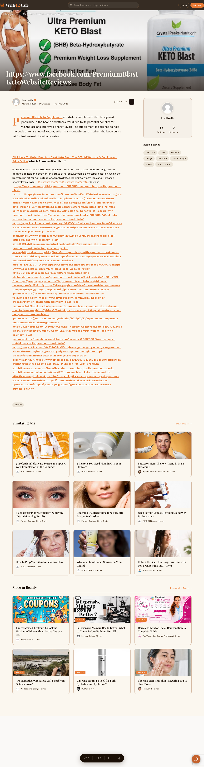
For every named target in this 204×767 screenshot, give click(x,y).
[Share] (119, 758)
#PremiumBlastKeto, (50, 182)
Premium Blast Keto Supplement (42, 117)
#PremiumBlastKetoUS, (75, 182)
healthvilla (27, 100)
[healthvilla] (16, 102)
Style (163, 152)
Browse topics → (184, 424)
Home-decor (164, 164)
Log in (184, 5)
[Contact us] (196, 759)
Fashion (175, 152)
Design (149, 158)
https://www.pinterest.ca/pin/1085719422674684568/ (70, 359)
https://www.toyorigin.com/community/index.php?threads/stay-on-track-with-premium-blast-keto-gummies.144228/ (58, 302)
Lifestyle (162, 158)
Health (149, 164)
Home (7, 14)
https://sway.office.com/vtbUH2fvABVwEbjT (41, 326)
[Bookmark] (109, 758)
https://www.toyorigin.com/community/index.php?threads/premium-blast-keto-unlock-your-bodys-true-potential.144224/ (57, 355)
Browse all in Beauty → (181, 588)
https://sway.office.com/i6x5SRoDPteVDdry (40, 347)
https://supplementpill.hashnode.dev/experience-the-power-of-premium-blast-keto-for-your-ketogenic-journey (63, 248)
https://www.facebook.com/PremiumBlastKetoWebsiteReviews (66, 194)
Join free (197, 5)
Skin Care (150, 152)
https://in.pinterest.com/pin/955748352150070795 (79, 264)
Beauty (15, 14)
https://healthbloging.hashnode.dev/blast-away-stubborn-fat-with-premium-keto (66, 364)
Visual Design (179, 158)
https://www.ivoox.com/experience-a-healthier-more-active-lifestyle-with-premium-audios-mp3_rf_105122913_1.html (66, 260)
